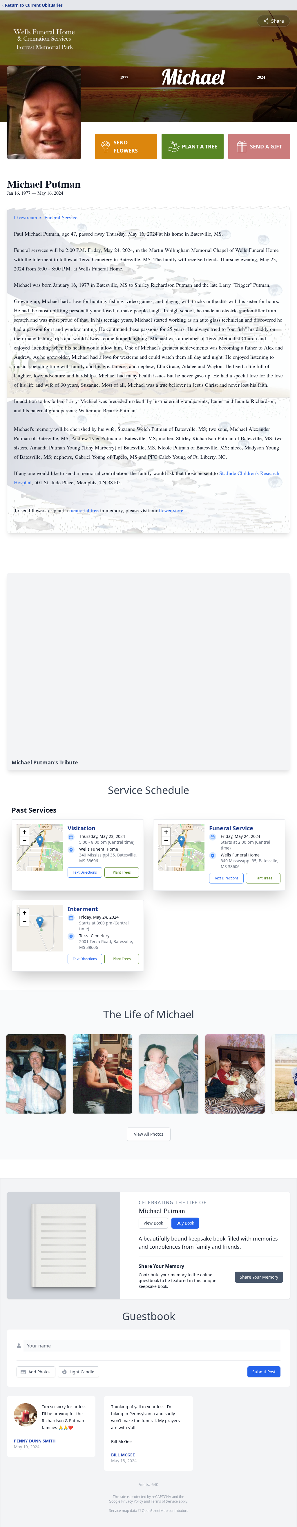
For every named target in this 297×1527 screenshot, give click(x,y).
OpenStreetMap (155, 1510)
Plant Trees (122, 872)
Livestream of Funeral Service (45, 217)
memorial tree (84, 510)
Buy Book (185, 1223)
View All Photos (148, 1134)
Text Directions (85, 872)
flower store (171, 510)
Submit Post (264, 1371)
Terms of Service (164, 1501)
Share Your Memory (259, 1277)
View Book (153, 1223)
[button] (40, 841)
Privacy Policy (132, 1501)
